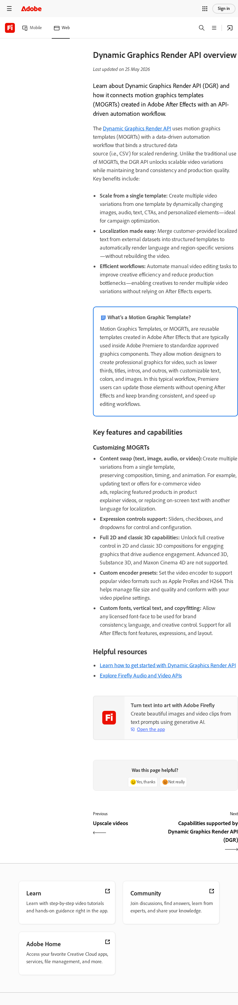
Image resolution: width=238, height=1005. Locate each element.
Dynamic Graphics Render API (137, 128)
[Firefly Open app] (230, 28)
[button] (205, 9)
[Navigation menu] (9, 8)
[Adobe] (31, 8)
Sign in (224, 8)
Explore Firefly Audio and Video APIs (141, 675)
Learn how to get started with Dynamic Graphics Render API (168, 665)
